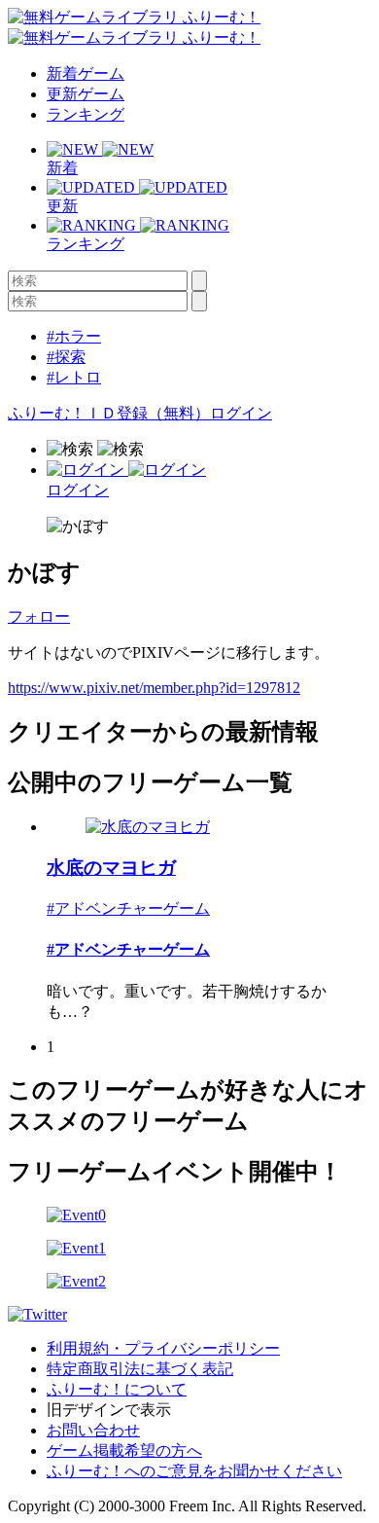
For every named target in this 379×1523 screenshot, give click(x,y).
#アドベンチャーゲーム (128, 908)
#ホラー (74, 336)
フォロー (39, 616)
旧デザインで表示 (109, 1409)
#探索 (66, 356)
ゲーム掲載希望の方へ (124, 1450)
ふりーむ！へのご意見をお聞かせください (194, 1471)
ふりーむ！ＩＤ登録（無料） (109, 413)
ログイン (241, 413)
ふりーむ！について (117, 1389)
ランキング (85, 114)
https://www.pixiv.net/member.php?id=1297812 (154, 687)
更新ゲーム (85, 94)
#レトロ (74, 377)
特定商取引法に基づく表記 (140, 1368)
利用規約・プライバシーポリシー (163, 1348)
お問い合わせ (93, 1430)
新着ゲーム (85, 73)
